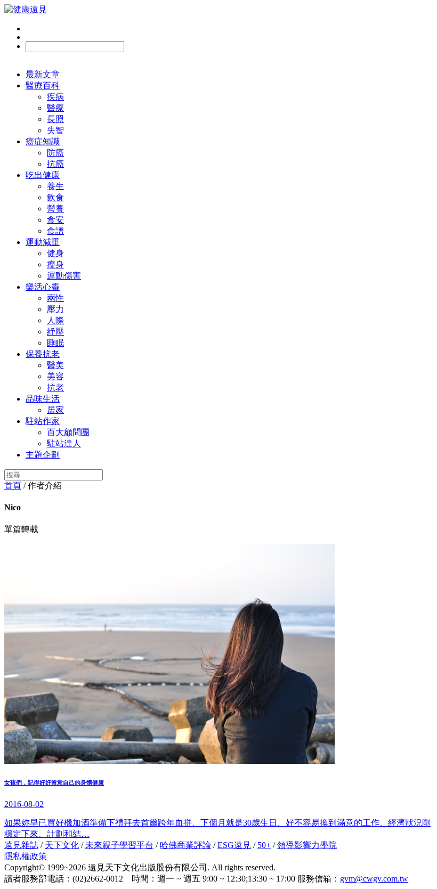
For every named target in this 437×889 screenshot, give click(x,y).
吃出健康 (43, 175)
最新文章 (43, 74)
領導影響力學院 (307, 845)
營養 (55, 208)
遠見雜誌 (21, 845)
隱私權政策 (25, 856)
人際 (55, 320)
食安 (55, 219)
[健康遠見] (25, 9)
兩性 (55, 298)
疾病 (55, 96)
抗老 (55, 387)
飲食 (55, 197)
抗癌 (55, 163)
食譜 (55, 230)
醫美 (55, 365)
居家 (55, 409)
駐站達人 (64, 443)
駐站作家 (43, 421)
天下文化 (62, 845)
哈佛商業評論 (185, 845)
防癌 (55, 152)
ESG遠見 (234, 845)
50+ (264, 845)
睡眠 (55, 342)
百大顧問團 (68, 432)
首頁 (12, 485)
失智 (55, 130)
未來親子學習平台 (119, 845)
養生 (55, 186)
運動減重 (43, 242)
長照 (55, 119)
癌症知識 (43, 141)
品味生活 (43, 398)
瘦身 (55, 264)
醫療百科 (43, 85)
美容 (55, 376)
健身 (55, 253)
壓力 (55, 309)
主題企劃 (43, 454)
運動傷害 (64, 275)
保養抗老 (43, 353)
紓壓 (55, 331)
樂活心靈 (43, 286)
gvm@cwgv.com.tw (374, 878)
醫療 (55, 107)
